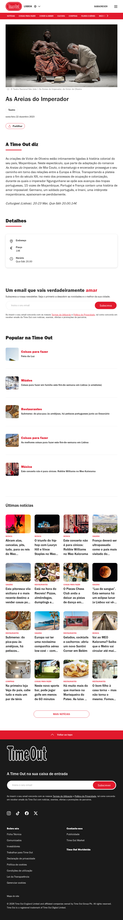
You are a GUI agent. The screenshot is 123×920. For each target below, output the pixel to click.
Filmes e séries (88, 16)
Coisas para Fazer (27, 16)
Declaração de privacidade (21, 859)
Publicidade (73, 834)
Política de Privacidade (84, 315)
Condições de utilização (19, 871)
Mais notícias (61, 714)
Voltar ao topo (64, 735)
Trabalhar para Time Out (20, 853)
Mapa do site (13, 896)
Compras (73, 16)
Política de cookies (17, 865)
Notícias (11, 16)
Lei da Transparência (18, 877)
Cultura (61, 16)
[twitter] (36, 813)
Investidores (13, 846)
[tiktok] (18, 813)
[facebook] (27, 813)
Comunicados (14, 840)
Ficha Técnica (14, 834)
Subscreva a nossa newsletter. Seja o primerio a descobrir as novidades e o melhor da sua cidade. (58, 297)
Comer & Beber (46, 16)
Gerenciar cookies (16, 883)
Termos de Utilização (61, 315)
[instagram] (9, 813)
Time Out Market (76, 840)
